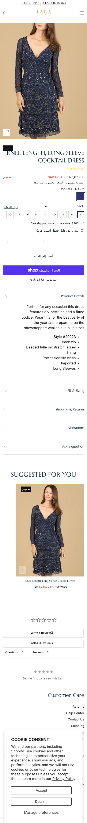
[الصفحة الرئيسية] (43, 13)
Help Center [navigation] (75, 713)
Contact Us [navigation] (76, 719)
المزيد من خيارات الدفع (43, 279)
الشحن (60, 182)
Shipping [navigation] (77, 726)
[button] (81, 13)
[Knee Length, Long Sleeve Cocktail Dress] (50, 530)
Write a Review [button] (41, 633)
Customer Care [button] (66, 695)
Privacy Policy (63, 779)
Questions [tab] (12, 652)
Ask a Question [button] (41, 643)
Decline (41, 801)
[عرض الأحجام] (23, 570)
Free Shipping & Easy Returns (43, 2)
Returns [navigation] (78, 706)
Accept (41, 790)
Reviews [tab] (38, 652)
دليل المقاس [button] (10, 207)
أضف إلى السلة (43, 256)
